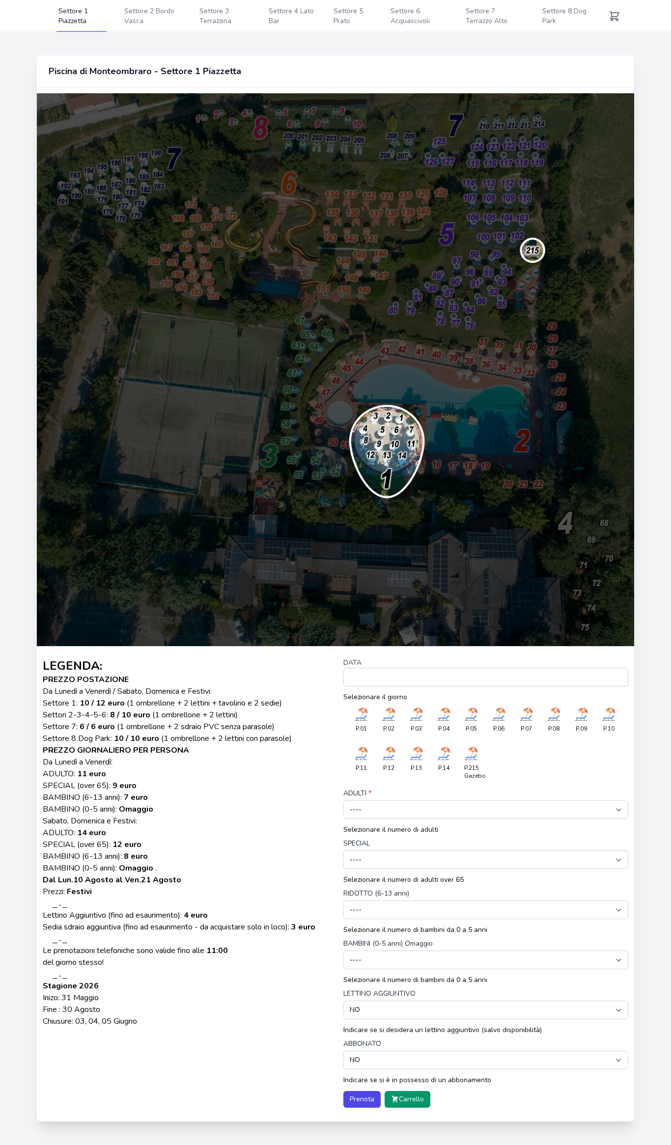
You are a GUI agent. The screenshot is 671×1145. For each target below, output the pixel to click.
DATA (352, 662)
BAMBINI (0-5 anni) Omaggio (388, 943)
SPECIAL (356, 843)
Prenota (362, 1099)
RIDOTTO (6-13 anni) (376, 893)
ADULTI (357, 793)
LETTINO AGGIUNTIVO (379, 993)
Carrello (411, 1099)
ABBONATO (362, 1043)
